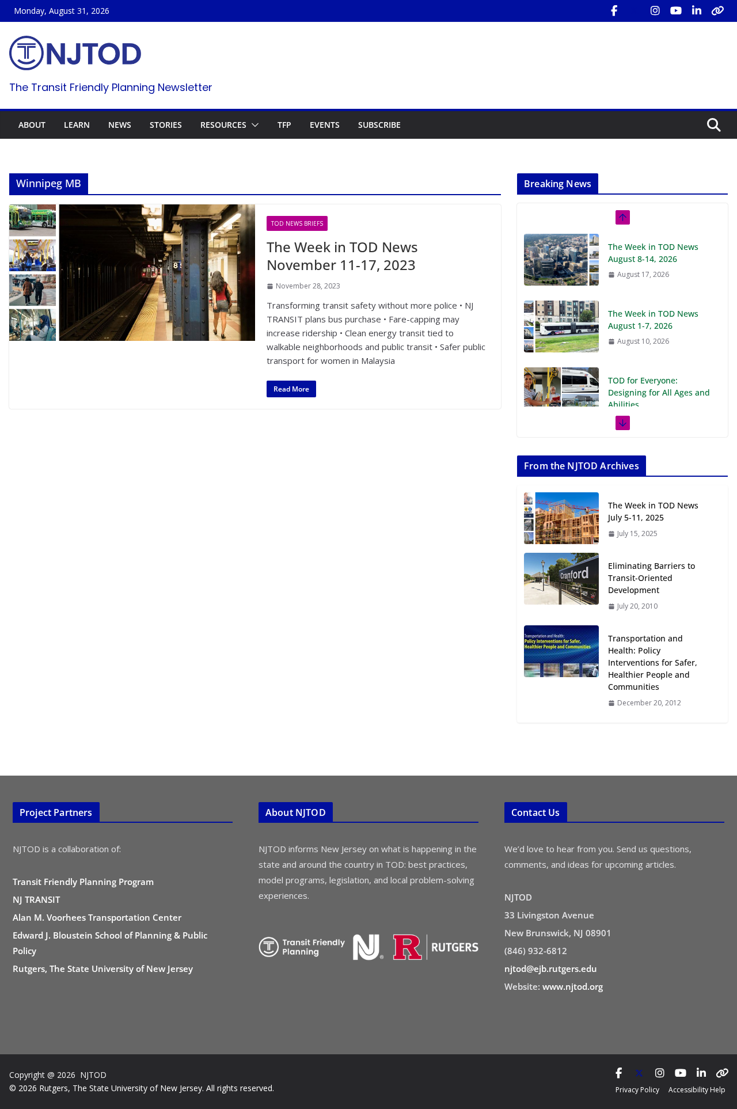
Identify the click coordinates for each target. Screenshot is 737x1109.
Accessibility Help (696, 1090)
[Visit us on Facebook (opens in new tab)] (614, 11)
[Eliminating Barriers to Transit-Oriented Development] (561, 585)
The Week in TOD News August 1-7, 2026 (653, 252)
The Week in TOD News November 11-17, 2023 (342, 255)
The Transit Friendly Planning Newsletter (110, 87)
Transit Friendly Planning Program (83, 881)
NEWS (119, 124)
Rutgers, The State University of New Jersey (103, 968)
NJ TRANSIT (36, 899)
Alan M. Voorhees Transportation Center (97, 917)
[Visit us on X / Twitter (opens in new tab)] (634, 11)
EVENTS (325, 124)
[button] (252, 125)
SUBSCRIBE (379, 124)
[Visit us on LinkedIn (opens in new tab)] (696, 11)
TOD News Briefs (297, 223)
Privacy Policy (637, 1090)
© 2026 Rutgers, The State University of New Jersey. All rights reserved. (141, 1088)
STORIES (166, 124)
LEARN (77, 124)
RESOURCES (223, 124)
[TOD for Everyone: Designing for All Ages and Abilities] (561, 326)
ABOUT (31, 124)
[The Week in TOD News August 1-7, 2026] (561, 260)
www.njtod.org (572, 986)
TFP (284, 124)
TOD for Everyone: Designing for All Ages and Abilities (659, 325)
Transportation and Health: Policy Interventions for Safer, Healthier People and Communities (652, 662)
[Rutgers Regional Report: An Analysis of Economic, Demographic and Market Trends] (561, 405)
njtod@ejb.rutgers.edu (550, 968)
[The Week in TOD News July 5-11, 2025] (561, 519)
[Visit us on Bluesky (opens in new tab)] (717, 11)
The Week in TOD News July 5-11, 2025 (653, 511)
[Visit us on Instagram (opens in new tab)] (655, 11)
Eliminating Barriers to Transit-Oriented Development (651, 577)
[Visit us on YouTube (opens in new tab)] (676, 11)
